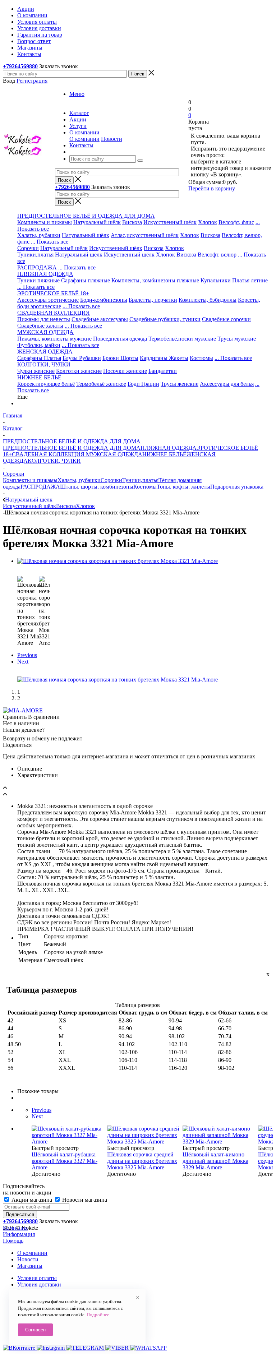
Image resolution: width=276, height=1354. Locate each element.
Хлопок (207, 222)
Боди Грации (143, 384)
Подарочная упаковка (236, 487)
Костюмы (201, 358)
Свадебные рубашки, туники (165, 319)
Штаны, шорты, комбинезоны (96, 487)
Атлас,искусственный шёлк (145, 235)
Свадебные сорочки (226, 319)
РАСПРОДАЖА (37, 267)
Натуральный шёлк (97, 222)
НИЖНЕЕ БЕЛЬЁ (164, 454)
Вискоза (132, 222)
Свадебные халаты (40, 326)
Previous (27, 655)
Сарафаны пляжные (85, 280)
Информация (19, 1234)
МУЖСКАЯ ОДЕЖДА (113, 454)
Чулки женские (36, 371)
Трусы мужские (236, 339)
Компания (15, 1228)
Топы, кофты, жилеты (183, 487)
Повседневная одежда (120, 339)
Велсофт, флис (236, 222)
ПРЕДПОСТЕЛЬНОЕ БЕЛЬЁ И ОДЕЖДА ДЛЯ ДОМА (72, 448)
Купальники (216, 280)
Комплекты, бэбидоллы (207, 300)
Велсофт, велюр (217, 254)
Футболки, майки (38, 345)
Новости (111, 139)
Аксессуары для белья (227, 384)
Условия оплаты (37, 1278)
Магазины (29, 1266)
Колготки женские (79, 371)
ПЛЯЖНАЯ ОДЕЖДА (169, 448)
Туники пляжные (38, 280)
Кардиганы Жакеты (164, 358)
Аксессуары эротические (48, 300)
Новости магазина (84, 1200)
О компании (84, 139)
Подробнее (98, 1314)
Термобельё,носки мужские (182, 339)
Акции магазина (32, 1200)
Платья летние (250, 280)
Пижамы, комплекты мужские (54, 339)
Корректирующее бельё (46, 384)
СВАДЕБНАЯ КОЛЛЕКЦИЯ (48, 454)
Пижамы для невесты (43, 319)
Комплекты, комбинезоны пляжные (155, 280)
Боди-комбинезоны (103, 300)
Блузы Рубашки (82, 358)
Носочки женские (125, 371)
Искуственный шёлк (129, 254)
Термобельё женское (101, 384)
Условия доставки (39, 1284)
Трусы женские (179, 384)
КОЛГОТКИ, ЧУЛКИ (54, 461)
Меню (76, 94)
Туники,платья (35, 254)
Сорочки (28, 248)
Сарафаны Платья (39, 358)
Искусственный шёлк (170, 222)
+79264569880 (20, 66)
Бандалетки (162, 371)
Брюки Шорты (120, 358)
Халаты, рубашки (38, 235)
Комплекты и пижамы (44, 222)
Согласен (35, 1329)
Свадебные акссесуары (100, 319)
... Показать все (49, 242)
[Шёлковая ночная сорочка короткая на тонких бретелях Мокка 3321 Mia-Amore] (117, 561)
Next (22, 661)
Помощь (13, 1241)
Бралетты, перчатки (153, 300)
